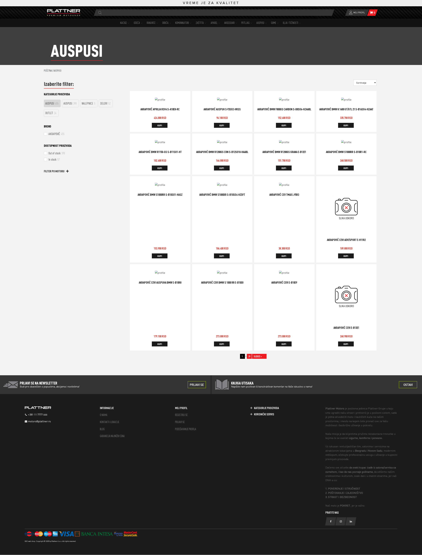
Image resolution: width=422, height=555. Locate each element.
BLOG (102, 429)
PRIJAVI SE (180, 422)
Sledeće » (258, 356)
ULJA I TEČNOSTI (290, 23)
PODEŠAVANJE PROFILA (185, 429)
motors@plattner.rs (39, 421)
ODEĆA (137, 23)
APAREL (214, 23)
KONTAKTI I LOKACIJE (109, 422)
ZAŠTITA (200, 23)
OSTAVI (408, 385)
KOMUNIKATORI (182, 23)
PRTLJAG (245, 23)
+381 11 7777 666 (37, 414)
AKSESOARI (229, 23)
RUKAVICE (151, 23)
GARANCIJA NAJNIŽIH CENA (112, 436)
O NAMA (103, 415)
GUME (273, 23)
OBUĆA (165, 23)
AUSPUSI (260, 23)
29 (249, 356)
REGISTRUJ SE (181, 415)
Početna (48, 70)
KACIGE (123, 23)
